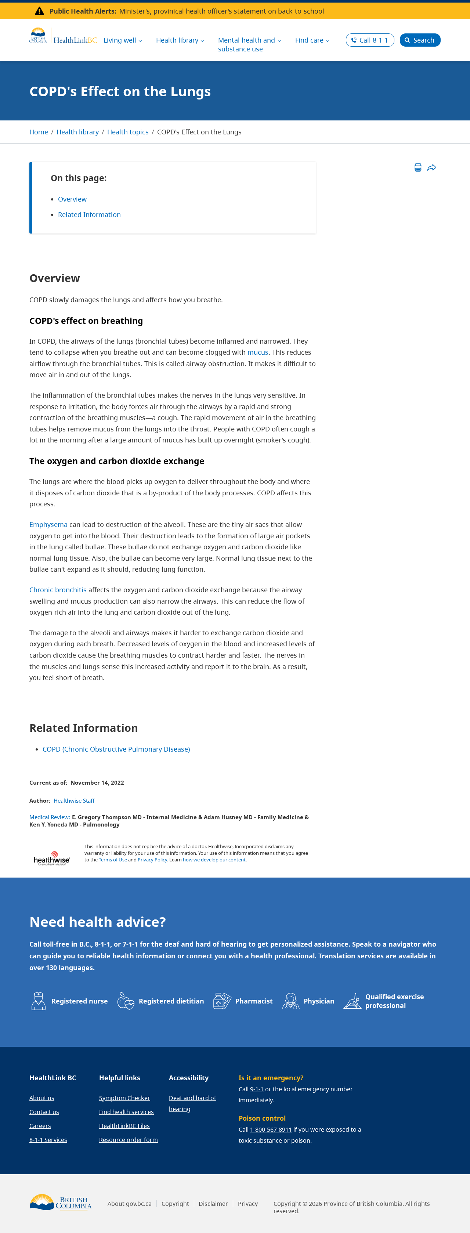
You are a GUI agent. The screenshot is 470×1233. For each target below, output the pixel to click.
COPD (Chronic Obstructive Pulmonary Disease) (116, 749)
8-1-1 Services (48, 1140)
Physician (319, 1001)
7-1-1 (130, 944)
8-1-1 (373, 40)
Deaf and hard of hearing (192, 1103)
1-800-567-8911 (271, 1129)
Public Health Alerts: (83, 11)
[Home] (63, 34)
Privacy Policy (152, 859)
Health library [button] (177, 40)
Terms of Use (113, 859)
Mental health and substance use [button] (246, 44)
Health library (78, 131)
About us (41, 1098)
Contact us (44, 1112)
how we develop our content (214, 859)
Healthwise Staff (74, 800)
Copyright (175, 1203)
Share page (431, 167)
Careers (40, 1126)
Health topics (128, 131)
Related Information (89, 214)
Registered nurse (79, 1001)
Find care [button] (309, 40)
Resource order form (128, 1140)
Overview (72, 199)
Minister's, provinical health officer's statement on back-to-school (221, 11)
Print (418, 167)
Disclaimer (213, 1203)
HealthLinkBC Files (124, 1126)
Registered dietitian (171, 1001)
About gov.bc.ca (130, 1203)
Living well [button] (120, 40)
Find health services (126, 1112)
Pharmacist (254, 1001)
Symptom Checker (124, 1098)
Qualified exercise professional (394, 1001)
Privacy (248, 1203)
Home (38, 131)
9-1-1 (257, 1089)
